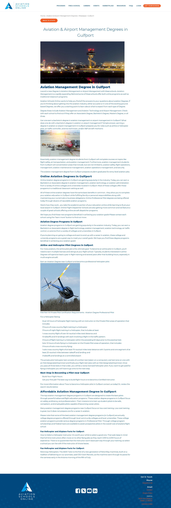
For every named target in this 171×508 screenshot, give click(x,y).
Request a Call (147, 483)
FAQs (131, 6)
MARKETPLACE (108, 6)
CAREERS (86, 6)
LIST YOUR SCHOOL (152, 6)
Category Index (147, 504)
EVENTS (96, 6)
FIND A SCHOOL (74, 6)
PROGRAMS (61, 6)
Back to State (49, 20)
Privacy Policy (147, 493)
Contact (149, 490)
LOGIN (138, 6)
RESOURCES (121, 6)
